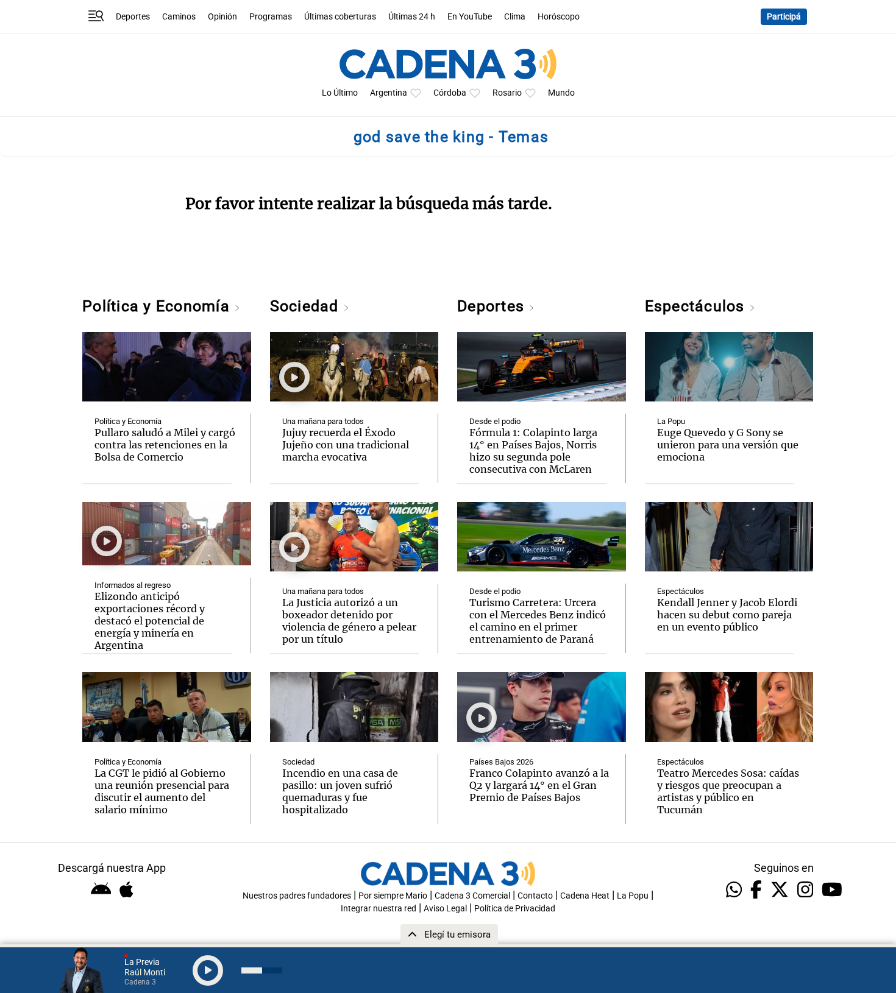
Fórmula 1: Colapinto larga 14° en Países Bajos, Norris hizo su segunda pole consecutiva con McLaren (533, 450)
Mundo (561, 93)
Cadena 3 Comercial (472, 896)
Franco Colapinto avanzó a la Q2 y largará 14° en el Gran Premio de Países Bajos (539, 785)
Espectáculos (697, 306)
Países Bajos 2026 (501, 761)
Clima (514, 17)
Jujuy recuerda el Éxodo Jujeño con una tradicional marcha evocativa (345, 444)
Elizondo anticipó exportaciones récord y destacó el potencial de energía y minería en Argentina (149, 620)
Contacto (535, 896)
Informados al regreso (132, 585)
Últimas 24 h (411, 17)
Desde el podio (495, 421)
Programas (270, 17)
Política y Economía (158, 306)
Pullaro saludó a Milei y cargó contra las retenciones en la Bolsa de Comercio (164, 444)
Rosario (507, 93)
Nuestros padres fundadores (297, 896)
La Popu (671, 421)
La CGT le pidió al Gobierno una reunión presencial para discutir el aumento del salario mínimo (161, 791)
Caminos (179, 17)
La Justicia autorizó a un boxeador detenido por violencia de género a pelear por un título (349, 620)
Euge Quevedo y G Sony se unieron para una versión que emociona (727, 444)
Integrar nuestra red (378, 908)
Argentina (388, 93)
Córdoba (449, 93)
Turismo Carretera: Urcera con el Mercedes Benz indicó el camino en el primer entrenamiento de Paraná (537, 620)
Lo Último (340, 93)
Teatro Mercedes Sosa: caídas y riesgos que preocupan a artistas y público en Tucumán (728, 791)
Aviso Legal (445, 908)
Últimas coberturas (340, 17)
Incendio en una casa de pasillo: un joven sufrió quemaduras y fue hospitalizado (340, 791)
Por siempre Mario (392, 896)
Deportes (133, 17)
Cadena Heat (585, 896)
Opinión (222, 17)
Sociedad (306, 306)
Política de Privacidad (514, 908)
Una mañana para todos (323, 421)
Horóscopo (559, 17)
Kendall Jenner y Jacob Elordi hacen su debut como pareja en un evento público (727, 614)
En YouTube (469, 17)
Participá (784, 17)
